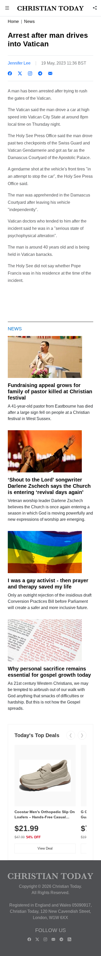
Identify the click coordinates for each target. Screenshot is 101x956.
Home (13, 21)
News (29, 21)
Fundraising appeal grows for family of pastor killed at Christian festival (50, 391)
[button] (7, 8)
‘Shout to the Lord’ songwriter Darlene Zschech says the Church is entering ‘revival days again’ (49, 486)
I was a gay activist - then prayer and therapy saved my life (48, 584)
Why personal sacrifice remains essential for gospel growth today (49, 672)
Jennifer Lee (19, 63)
